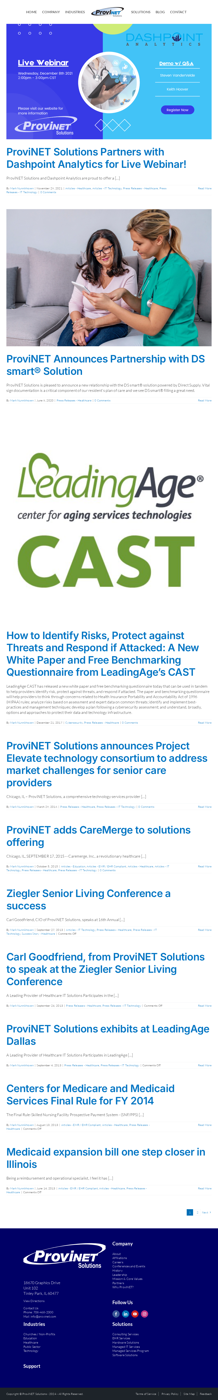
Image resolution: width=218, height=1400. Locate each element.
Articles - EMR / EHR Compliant (106, 866)
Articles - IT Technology (107, 188)
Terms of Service (146, 1394)
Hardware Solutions (125, 1342)
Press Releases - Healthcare (140, 188)
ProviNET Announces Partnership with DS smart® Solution (105, 364)
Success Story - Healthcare (38, 933)
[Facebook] (116, 1314)
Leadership (119, 1274)
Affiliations (119, 1258)
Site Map (189, 1394)
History (117, 1270)
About (116, 1254)
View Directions (33, 1301)
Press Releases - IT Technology (116, 806)
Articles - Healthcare (78, 188)
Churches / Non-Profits (39, 1334)
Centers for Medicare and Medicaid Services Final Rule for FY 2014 (90, 1094)
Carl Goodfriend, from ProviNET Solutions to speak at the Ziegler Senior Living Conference (105, 968)
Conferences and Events (128, 1266)
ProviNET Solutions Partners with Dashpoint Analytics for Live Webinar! (96, 157)
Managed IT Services (126, 1346)
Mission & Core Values (127, 1279)
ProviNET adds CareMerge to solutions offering (98, 836)
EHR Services (121, 1338)
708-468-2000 (43, 1312)
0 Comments (48, 192)
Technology (31, 1351)
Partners (118, 1283)
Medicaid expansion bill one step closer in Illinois (105, 1158)
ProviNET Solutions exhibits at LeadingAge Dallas (107, 1034)
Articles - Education (73, 866)
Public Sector (32, 1346)
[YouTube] (135, 1314)
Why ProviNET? (122, 1287)
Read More (205, 188)
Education (30, 1338)
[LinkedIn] (125, 1314)
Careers (117, 1262)
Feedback (206, 1394)
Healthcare (30, 1342)
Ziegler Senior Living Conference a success (88, 899)
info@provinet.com (43, 1316)
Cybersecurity (74, 722)
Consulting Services (125, 1334)
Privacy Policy (170, 1394)
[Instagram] (144, 1314)
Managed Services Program (130, 1351)
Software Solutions (125, 1355)
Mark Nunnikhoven (22, 188)
